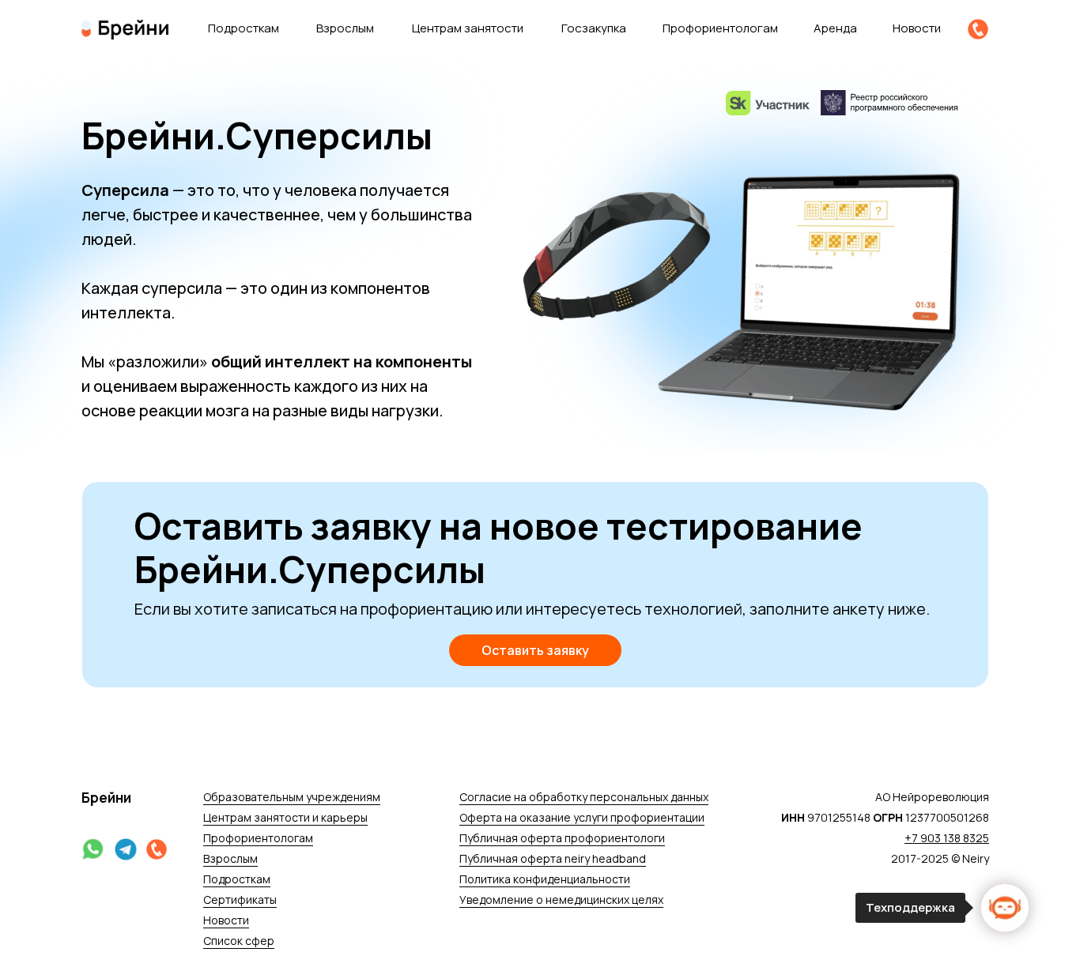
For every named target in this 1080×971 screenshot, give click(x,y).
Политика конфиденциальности (544, 878)
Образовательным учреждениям (291, 796)
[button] (535, 650)
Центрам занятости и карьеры (285, 817)
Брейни (106, 797)
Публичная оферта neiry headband (552, 858)
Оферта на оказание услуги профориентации (581, 817)
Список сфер (238, 940)
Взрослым (345, 28)
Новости (917, 28)
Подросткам (243, 28)
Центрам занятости (467, 28)
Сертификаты (240, 899)
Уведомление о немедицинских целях (561, 899)
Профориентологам (258, 837)
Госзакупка (593, 28)
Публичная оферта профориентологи (562, 837)
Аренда (835, 28)
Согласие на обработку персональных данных (583, 796)
